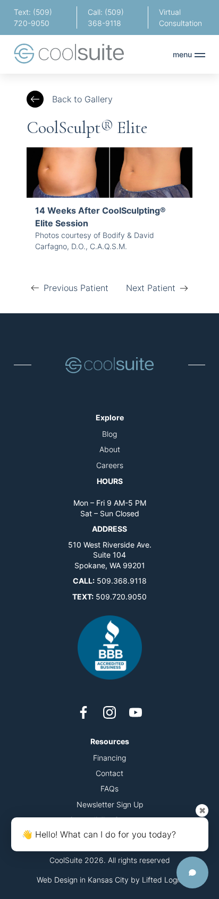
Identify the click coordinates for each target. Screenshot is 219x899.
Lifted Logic (162, 879)
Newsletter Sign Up (110, 804)
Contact (109, 773)
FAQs (109, 788)
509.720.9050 (121, 596)
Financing (109, 757)
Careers (109, 465)
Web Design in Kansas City (83, 879)
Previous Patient (76, 288)
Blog (109, 433)
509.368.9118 (122, 580)
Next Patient (150, 288)
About (109, 449)
